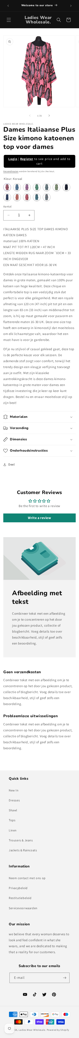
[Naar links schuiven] (30, 115)
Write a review (39, 517)
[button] (9, 20)
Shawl (13, 810)
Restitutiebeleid (20, 898)
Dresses (14, 800)
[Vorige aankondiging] (8, 6)
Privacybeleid (18, 888)
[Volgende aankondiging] (71, 6)
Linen (13, 830)
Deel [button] (11, 464)
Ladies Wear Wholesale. (32, 1029)
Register (26, 159)
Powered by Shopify (58, 1029)
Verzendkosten (10, 171)
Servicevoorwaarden (23, 908)
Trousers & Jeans (21, 840)
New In (14, 790)
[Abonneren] (64, 978)
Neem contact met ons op (27, 878)
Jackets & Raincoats (23, 850)
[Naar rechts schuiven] (49, 115)
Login (12, 159)
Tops (12, 820)
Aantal (7, 206)
